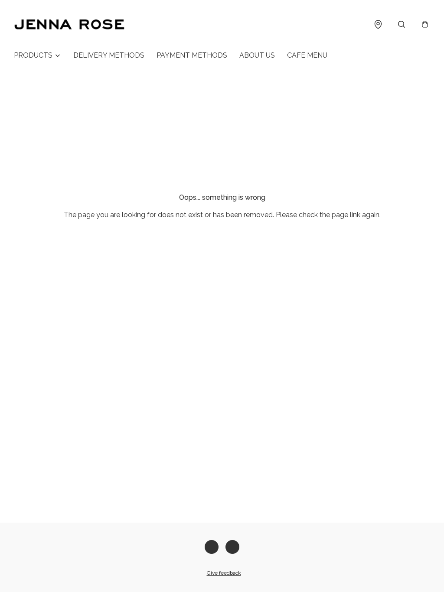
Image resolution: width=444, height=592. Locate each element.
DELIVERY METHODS (108, 55)
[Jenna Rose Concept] (69, 24)
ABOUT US (257, 55)
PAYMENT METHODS (192, 55)
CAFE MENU (307, 55)
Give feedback (224, 573)
